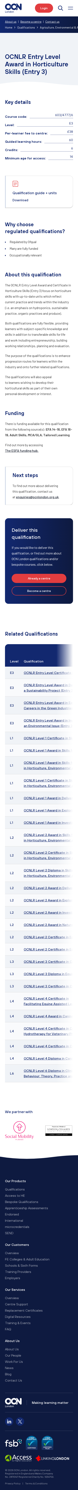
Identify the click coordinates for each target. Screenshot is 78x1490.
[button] (70, 8)
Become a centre (30, 21)
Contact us (52, 21)
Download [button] (20, 200)
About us (10, 21)
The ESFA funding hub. (21, 450)
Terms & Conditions (36, 1483)
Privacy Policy (13, 1483)
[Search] (60, 8)
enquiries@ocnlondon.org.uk (37, 497)
